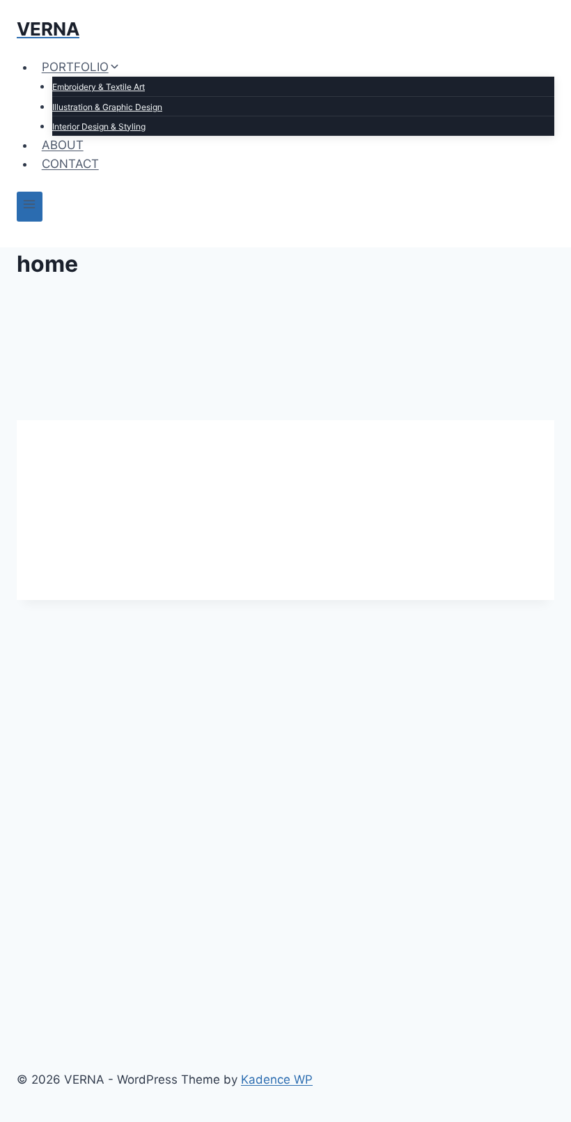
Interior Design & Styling (99, 126)
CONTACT (70, 164)
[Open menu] (29, 207)
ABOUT (63, 145)
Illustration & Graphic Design (107, 107)
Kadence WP (277, 1079)
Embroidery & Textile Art (98, 87)
